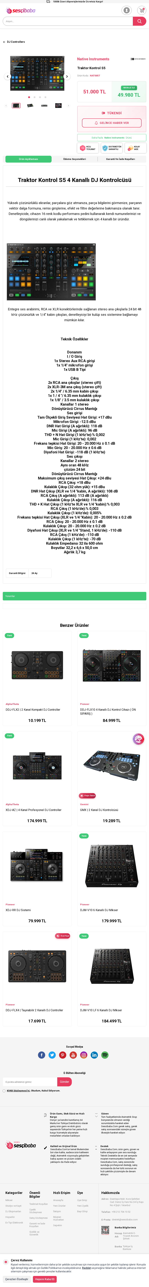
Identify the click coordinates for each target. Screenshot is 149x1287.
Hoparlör (10, 1217)
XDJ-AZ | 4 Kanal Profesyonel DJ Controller (33, 810)
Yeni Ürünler (59, 1205)
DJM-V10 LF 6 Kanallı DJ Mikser (101, 1010)
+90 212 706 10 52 (121, 1211)
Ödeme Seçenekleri (74, 159)
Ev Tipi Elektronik (14, 1222)
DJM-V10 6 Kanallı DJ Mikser (99, 910)
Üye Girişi (82, 1200)
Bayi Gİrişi (82, 1211)
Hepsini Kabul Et (44, 1279)
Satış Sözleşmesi (38, 1218)
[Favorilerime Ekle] (67, 640)
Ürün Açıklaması (28, 159)
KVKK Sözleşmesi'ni (18, 1090)
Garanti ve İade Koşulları (120, 159)
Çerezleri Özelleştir (16, 1279)
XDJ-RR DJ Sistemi (18, 910)
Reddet (86, 1268)
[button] (29, 97)
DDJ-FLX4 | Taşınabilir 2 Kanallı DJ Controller (34, 1010)
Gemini (84, 804)
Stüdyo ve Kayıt (13, 1205)
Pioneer (84, 704)
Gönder (64, 1081)
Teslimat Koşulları (38, 1204)
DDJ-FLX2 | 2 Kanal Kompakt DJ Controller (33, 709)
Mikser (9, 1200)
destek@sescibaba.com (125, 1219)
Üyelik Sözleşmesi (35, 1211)
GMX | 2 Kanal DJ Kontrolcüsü (99, 810)
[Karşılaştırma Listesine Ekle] (67, 635)
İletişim (57, 1211)
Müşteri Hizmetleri (58, 1218)
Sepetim (57, 1225)
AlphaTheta (12, 704)
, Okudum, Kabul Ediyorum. (33, 1090)
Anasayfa (58, 1200)
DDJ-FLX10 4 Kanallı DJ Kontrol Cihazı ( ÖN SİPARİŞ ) (108, 711)
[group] (37, 73)
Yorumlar (10, 596)
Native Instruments (93, 59)
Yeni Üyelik (82, 1205)
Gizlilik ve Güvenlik (34, 1233)
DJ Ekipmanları (13, 1211)
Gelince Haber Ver (114, 123)
